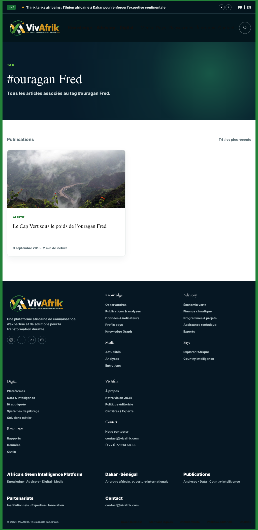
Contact (226, 27)
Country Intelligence (198, 359)
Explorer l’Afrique (196, 352)
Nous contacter (116, 431)
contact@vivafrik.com (122, 438)
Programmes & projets (200, 318)
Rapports (14, 438)
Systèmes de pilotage (23, 411)
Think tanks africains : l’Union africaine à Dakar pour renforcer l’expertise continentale (96, 7)
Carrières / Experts (119, 411)
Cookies (245, 522)
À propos (205, 27)
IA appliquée (16, 404)
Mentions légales (161, 522)
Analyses (112, 359)
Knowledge (80, 27)
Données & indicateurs (122, 318)
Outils (11, 452)
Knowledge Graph (118, 331)
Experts (189, 331)
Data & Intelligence (21, 398)
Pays (161, 27)
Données (13, 445)
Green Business (131, 522)
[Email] (42, 340)
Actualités (113, 352)
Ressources (181, 27)
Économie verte (194, 305)
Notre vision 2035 (118, 398)
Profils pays (114, 325)
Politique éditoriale (119, 404)
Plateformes (16, 391)
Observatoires (115, 305)
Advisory (105, 27)
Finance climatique (197, 311)
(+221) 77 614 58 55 (120, 445)
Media (147, 27)
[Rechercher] (245, 28)
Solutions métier (19, 418)
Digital (126, 27)
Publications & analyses (123, 311)
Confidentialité (190, 522)
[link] (11, 340)
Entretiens (113, 365)
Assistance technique (199, 325)
